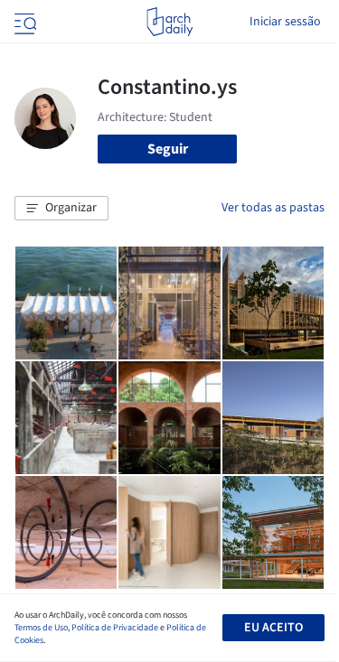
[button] (61, 208)
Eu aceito (273, 628)
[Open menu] (23, 21)
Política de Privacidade (114, 627)
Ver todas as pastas (273, 208)
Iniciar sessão (285, 21)
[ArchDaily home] (169, 21)
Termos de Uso (41, 627)
